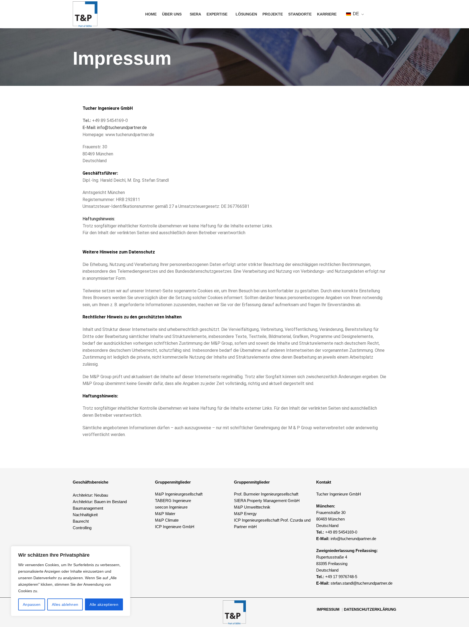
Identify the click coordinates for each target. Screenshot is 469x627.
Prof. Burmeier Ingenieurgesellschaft (266, 494)
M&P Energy (246, 513)
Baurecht (81, 521)
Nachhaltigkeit (85, 514)
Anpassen (31, 604)
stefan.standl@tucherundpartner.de (361, 583)
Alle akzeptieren (104, 604)
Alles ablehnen (65, 604)
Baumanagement (88, 508)
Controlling (82, 527)
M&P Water (165, 513)
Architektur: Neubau (90, 495)
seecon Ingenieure (171, 507)
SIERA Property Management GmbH (267, 500)
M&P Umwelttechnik (252, 507)
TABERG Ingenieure (173, 500)
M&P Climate (167, 520)
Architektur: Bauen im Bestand (100, 501)
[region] (70, 581)
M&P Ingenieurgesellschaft (178, 494)
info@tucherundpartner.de (122, 127)
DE (355, 13)
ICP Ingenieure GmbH (174, 526)
